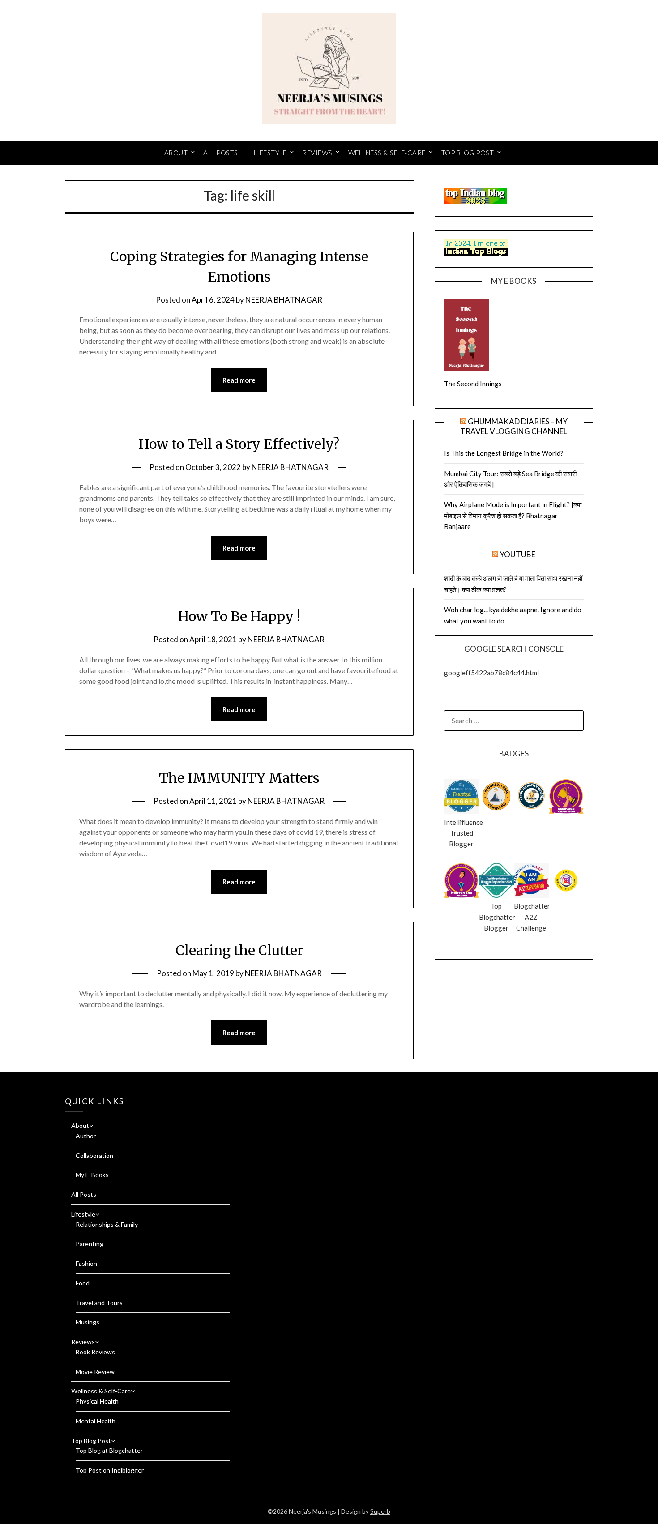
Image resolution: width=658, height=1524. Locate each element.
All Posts (220, 153)
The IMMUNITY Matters (239, 777)
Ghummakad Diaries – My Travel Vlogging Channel (514, 426)
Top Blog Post (467, 153)
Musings (87, 1322)
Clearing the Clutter (239, 950)
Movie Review (95, 1371)
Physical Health (97, 1401)
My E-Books (92, 1174)
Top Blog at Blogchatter (109, 1450)
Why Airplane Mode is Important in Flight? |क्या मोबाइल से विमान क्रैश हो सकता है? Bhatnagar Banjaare (512, 515)
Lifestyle (270, 153)
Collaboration (94, 1155)
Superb (380, 1511)
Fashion (86, 1263)
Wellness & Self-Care (387, 153)
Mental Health (95, 1421)
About (176, 153)
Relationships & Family (107, 1224)
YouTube (517, 554)
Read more (239, 380)
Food (83, 1283)
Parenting (89, 1243)
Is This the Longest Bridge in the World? (504, 453)
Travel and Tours (99, 1302)
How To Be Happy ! (239, 616)
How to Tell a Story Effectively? (239, 444)
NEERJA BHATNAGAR (283, 299)
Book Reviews (95, 1352)
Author (86, 1136)
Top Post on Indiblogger (110, 1470)
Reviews (317, 153)
